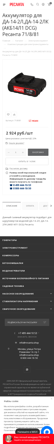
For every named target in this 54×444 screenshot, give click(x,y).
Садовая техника (13, 286)
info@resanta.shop (29, 342)
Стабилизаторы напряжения (20, 301)
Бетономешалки (12, 263)
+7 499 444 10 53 (27, 333)
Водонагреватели (13, 270)
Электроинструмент (15, 247)
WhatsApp (27, 369)
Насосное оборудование (18, 293)
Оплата (30, 206)
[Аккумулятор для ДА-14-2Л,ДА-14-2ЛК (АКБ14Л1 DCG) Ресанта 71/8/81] (27, 85)
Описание (11, 206)
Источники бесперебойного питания (25, 278)
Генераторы (9, 240)
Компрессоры (10, 255)
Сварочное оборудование (18, 309)
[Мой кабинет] (43, 4)
